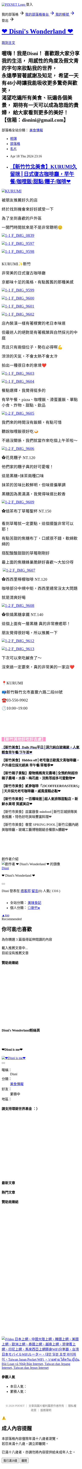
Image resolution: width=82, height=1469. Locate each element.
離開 (24, 1460)
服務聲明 (45, 1410)
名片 (13, 149)
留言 (35, 891)
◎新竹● (34, 908)
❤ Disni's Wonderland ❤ (37, 31)
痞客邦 (26, 891)
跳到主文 (8, 43)
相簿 (13, 138)
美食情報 (36, 130)
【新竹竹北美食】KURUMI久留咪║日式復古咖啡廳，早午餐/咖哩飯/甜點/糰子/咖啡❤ (43, 174)
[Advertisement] (33, 995)
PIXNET (20, 1405)
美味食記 (34, 903)
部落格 (15, 144)
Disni (5, 868)
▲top (5, 915)
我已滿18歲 (10, 1460)
